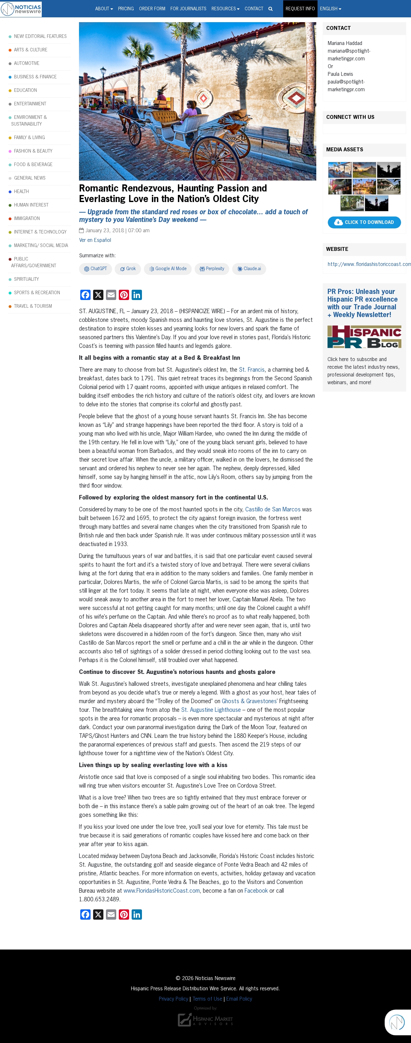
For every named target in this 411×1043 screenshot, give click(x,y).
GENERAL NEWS (30, 178)
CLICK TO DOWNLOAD (369, 222)
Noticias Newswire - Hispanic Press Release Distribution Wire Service (21, 9)
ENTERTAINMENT (30, 104)
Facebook (256, 891)
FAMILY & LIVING (29, 138)
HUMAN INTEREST (31, 205)
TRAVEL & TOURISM (33, 306)
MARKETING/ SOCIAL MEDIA (41, 245)
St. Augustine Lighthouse (211, 710)
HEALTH (21, 192)
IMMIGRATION (27, 219)
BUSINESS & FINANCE (35, 77)
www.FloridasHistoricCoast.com (162, 891)
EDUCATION (25, 90)
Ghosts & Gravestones (249, 701)
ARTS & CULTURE (31, 50)
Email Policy (239, 999)
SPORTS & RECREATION (37, 293)
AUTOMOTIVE (26, 63)
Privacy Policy (173, 999)
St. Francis (252, 370)
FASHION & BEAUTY (33, 151)
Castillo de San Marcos (273, 510)
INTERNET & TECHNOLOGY (40, 232)
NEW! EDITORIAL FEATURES (40, 36)
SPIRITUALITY (26, 279)
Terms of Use (207, 999)
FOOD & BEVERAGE (33, 165)
